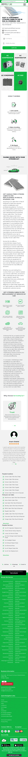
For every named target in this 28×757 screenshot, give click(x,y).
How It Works (4, 701)
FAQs (2, 703)
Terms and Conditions (6, 719)
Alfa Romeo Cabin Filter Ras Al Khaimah (15, 497)
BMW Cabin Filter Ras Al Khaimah (13, 508)
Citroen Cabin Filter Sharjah (12, 490)
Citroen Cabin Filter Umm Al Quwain (14, 493)
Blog (2, 709)
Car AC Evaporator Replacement (13, 528)
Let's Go (14, 47)
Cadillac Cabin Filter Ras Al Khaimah (14, 513)
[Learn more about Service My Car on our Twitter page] (2, 731)
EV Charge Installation (6, 712)
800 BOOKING (7, 683)
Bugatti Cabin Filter (10, 511)
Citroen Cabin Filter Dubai (11, 484)
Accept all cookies (14, 755)
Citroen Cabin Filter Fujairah (12, 487)
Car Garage (4, 707)
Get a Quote (14, 573)
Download (3, 710)
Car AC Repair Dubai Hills (11, 548)
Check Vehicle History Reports (13, 530)
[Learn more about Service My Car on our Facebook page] (5, 731)
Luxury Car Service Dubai (11, 533)
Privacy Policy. (16, 752)
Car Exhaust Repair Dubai (11, 543)
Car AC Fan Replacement (11, 551)
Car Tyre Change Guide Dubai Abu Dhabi (14, 536)
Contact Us (3, 705)
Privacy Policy (4, 721)
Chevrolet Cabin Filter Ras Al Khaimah (14, 516)
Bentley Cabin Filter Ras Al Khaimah (14, 505)
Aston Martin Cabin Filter (11, 500)
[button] (13, 425)
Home (2, 699)
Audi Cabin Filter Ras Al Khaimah (13, 503)
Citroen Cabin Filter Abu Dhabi (13, 476)
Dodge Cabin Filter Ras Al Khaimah (14, 519)
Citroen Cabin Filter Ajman (11, 479)
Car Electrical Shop (10, 545)
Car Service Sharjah (6, 714)
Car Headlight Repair (10, 540)
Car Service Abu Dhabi (6, 716)
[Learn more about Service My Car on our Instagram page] (9, 731)
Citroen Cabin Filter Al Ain (11, 482)
